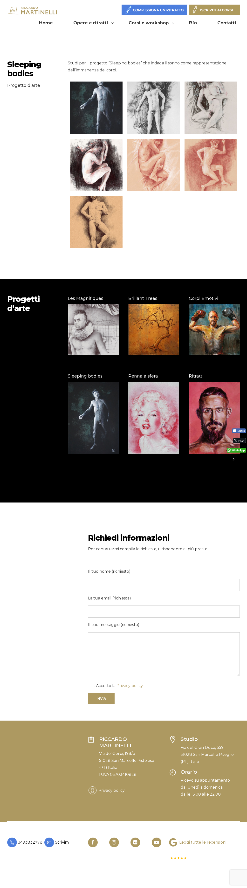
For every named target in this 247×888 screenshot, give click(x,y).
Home (46, 23)
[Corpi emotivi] (214, 329)
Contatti (226, 23)
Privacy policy (130, 685)
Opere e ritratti (90, 23)
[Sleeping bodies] (93, 418)
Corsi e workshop (149, 23)
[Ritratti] (214, 418)
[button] (234, 459)
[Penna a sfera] (153, 418)
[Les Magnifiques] (93, 329)
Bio (193, 23)
